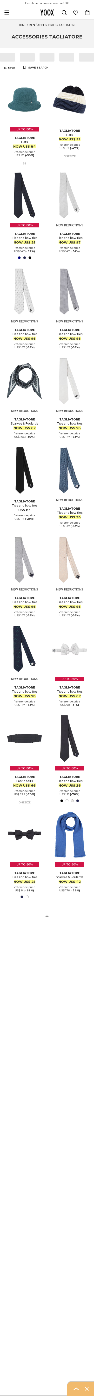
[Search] (64, 12)
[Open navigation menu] (7, 12)
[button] (47, 916)
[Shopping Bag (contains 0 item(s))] (87, 12)
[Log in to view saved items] (76, 12)
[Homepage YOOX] (47, 12)
